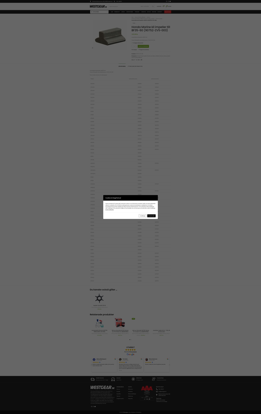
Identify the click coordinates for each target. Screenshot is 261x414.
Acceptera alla (151, 215)
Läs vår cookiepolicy (109, 209)
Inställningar (142, 215)
